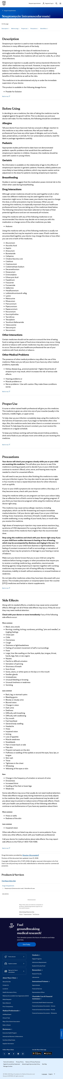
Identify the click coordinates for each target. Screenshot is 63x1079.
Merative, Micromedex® (30, 855)
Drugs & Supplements (10, 10)
